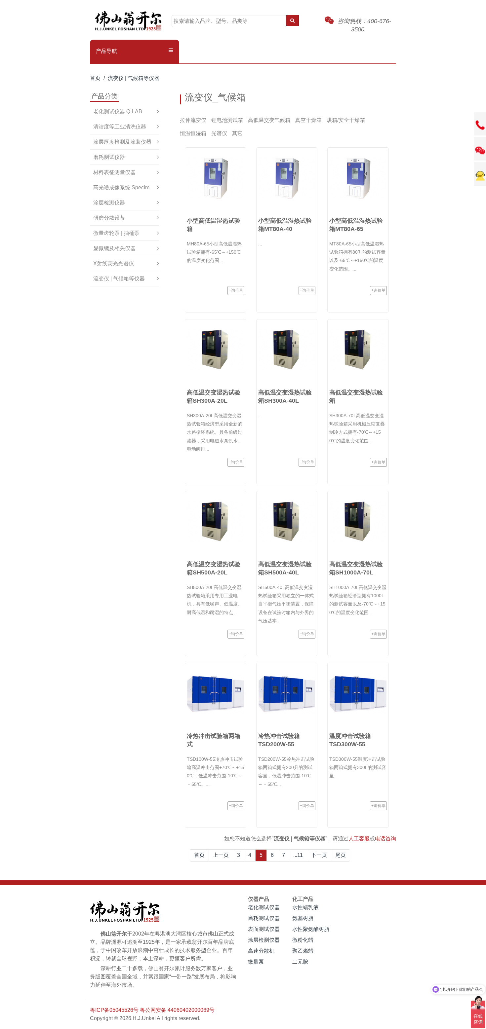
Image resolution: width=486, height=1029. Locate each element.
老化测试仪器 (264, 907)
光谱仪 (219, 133)
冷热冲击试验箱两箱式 (213, 740)
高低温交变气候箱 (269, 120)
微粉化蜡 (302, 940)
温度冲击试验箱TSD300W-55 (350, 740)
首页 (95, 78)
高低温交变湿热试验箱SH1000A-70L (356, 568)
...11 (298, 855)
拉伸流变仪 (193, 120)
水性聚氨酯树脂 (310, 929)
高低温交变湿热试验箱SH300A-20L (213, 396)
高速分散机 (261, 951)
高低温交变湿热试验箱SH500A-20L (213, 568)
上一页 (221, 855)
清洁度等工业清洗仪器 (119, 126)
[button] (134, 51)
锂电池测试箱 (227, 120)
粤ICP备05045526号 (114, 1010)
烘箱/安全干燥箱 (346, 120)
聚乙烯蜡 (302, 951)
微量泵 (256, 962)
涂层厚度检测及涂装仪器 (122, 142)
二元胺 (300, 962)
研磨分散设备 (109, 218)
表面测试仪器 (264, 929)
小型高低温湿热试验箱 (213, 224)
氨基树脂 (302, 918)
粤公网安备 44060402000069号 (177, 1010)
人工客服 (359, 838)
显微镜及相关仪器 (114, 248)
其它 (237, 133)
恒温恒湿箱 (193, 133)
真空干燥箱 (308, 120)
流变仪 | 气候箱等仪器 (133, 78)
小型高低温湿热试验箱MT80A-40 (285, 224)
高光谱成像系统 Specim (121, 187)
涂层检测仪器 (109, 202)
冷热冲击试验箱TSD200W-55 (279, 740)
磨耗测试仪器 (109, 157)
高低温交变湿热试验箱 (356, 396)
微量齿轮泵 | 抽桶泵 (116, 233)
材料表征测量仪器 (114, 172)
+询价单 (236, 290)
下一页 (319, 855)
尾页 (340, 855)
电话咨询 (385, 838)
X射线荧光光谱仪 (113, 263)
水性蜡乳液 (305, 907)
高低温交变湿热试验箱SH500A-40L (285, 568)
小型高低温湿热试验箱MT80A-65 (356, 224)
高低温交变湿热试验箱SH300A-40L (285, 396)
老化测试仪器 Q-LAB (117, 111)
